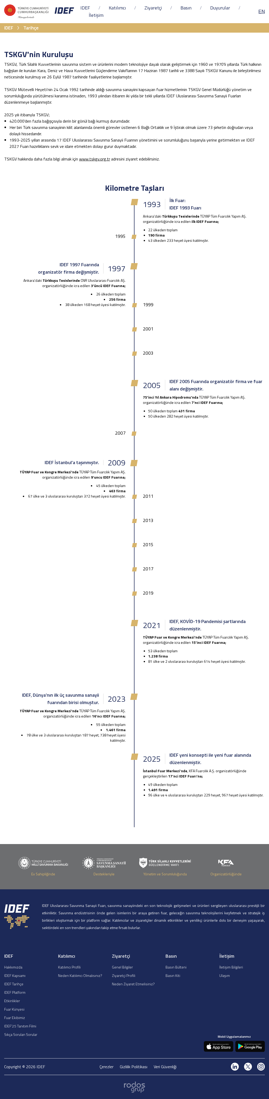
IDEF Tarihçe (13, 984)
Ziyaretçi (153, 7)
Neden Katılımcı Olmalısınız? (80, 975)
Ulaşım (224, 975)
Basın (186, 7)
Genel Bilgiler (122, 967)
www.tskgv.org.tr (94, 159)
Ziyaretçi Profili (123, 975)
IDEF (85, 7)
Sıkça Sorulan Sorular (20, 1034)
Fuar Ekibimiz (14, 1017)
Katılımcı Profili (69, 967)
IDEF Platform (14, 992)
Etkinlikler (12, 1000)
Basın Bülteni (176, 967)
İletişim (96, 15)
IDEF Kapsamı (14, 975)
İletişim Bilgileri (231, 967)
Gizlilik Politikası (133, 1066)
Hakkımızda (13, 967)
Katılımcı (117, 7)
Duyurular (220, 7)
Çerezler (106, 1066)
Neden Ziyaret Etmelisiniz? (133, 984)
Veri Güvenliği (165, 1066)
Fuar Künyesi (14, 1009)
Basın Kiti (172, 975)
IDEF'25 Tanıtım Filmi (20, 1026)
